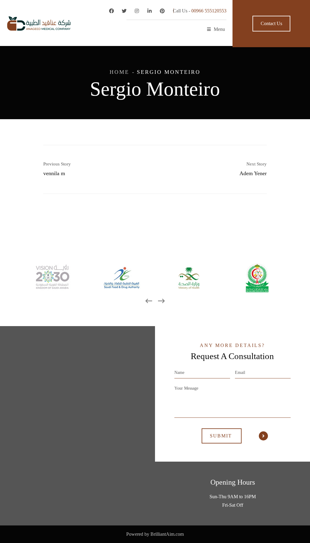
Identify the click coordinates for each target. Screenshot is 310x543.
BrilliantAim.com (167, 534)
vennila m (54, 173)
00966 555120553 (208, 10)
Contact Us (271, 23)
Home (119, 72)
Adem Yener (253, 173)
